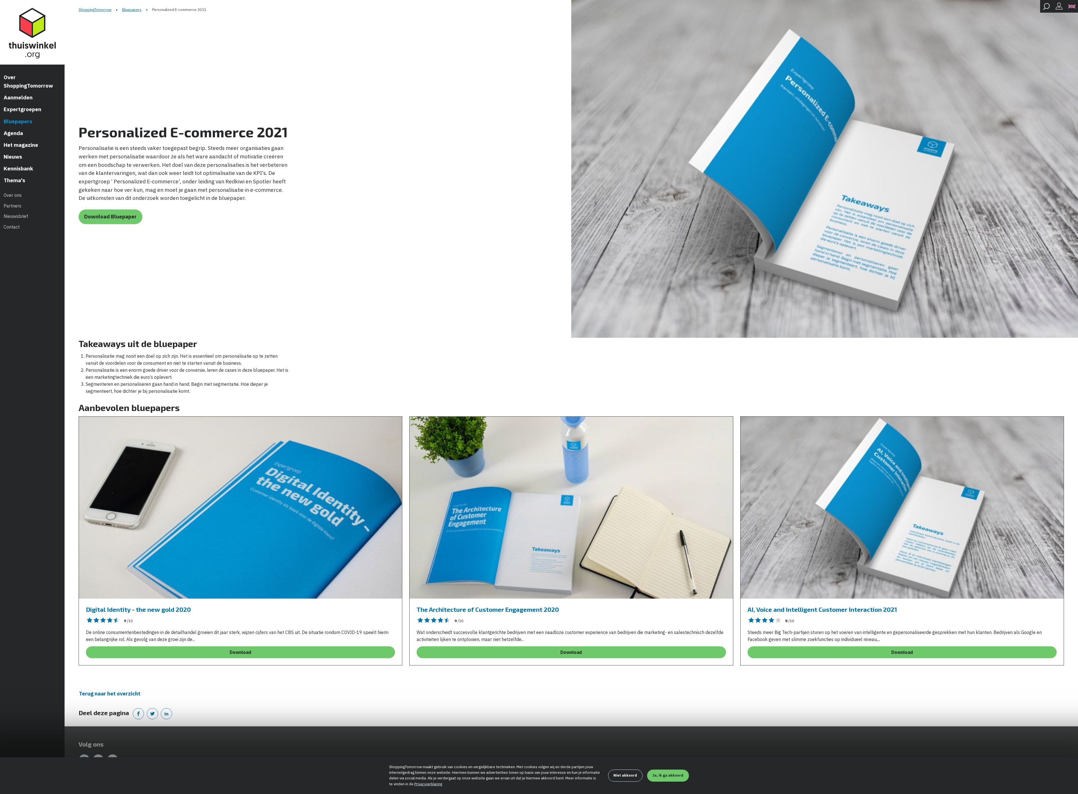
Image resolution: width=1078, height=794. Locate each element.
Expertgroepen (22, 109)
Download (240, 652)
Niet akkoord (625, 775)
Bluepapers (18, 121)
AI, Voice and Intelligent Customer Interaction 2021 (822, 609)
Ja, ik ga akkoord (667, 775)
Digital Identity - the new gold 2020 (138, 609)
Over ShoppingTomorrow (28, 81)
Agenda (13, 133)
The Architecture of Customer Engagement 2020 (488, 609)
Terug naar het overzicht (109, 693)
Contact (12, 227)
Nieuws (13, 156)
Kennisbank (18, 168)
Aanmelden (18, 97)
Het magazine (21, 145)
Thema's (14, 180)
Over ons (13, 195)
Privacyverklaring (428, 784)
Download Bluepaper (110, 216)
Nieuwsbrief (16, 216)
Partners (12, 206)
